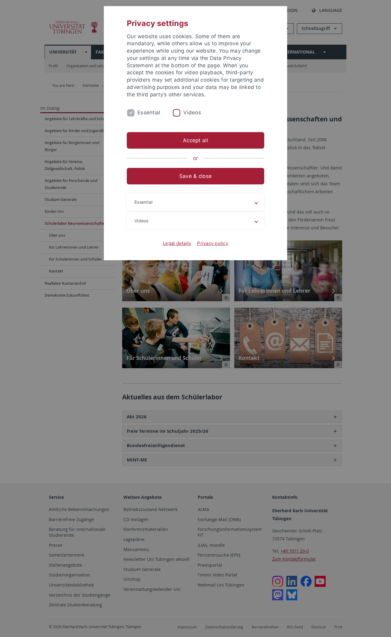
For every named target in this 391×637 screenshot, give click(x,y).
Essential (148, 112)
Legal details (177, 243)
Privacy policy (212, 243)
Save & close (195, 176)
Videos (192, 112)
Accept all (195, 140)
